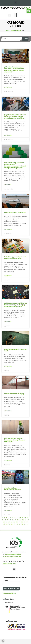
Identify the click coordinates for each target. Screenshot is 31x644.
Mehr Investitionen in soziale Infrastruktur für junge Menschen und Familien (14, 439)
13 (27, 518)
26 (6, 522)
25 (4, 522)
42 (22, 524)
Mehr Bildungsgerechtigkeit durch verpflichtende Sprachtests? (15, 257)
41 (19, 524)
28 (11, 522)
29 (14, 522)
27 (9, 522)
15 (5, 520)
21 (20, 520)
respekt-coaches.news (9, 563)
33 (24, 522)
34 (27, 522)
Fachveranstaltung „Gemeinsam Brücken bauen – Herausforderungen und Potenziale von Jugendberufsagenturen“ (15, 165)
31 (19, 522)
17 (10, 520)
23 (25, 520)
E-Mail (5, 581)
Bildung (18, 30)
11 (22, 518)
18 (12, 520)
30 (17, 522)
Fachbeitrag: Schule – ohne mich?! (15, 212)
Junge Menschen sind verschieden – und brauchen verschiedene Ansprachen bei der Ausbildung (15, 116)
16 (7, 520)
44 (27, 524)
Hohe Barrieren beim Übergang (14, 394)
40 (17, 524)
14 (2, 520)
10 (20, 518)
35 (4, 524)
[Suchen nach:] (11, 39)
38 (12, 524)
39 (14, 524)
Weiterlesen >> (8, 87)
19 (15, 520)
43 (24, 524)
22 (23, 520)
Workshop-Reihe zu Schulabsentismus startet (12, 489)
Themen (12, 30)
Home (7, 30)
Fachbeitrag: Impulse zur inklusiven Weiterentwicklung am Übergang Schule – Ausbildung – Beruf (15, 304)
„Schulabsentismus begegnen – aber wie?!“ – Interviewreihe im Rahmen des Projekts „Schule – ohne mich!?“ (14, 69)
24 (28, 520)
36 (6, 524)
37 (9, 524)
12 (25, 518)
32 (22, 522)
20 (18, 520)
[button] (29, 11)
